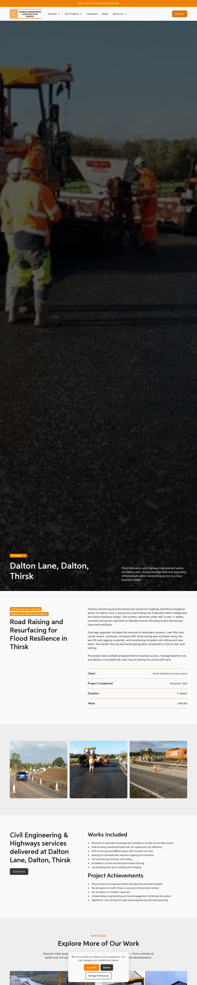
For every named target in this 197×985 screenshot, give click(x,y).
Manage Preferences (98, 975)
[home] (26, 14)
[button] (54, 14)
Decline (106, 967)
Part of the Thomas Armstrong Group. (98, 3)
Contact (179, 13)
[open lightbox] (38, 770)
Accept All (91, 967)
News (105, 13)
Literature (92, 13)
